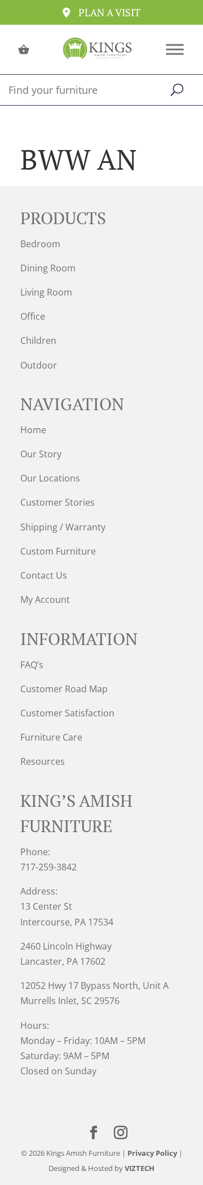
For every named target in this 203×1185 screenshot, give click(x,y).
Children (38, 340)
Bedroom (40, 244)
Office (32, 316)
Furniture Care (51, 737)
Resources (42, 761)
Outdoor (38, 365)
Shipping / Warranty (62, 527)
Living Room (46, 292)
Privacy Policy (152, 1153)
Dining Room (48, 268)
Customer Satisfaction (67, 713)
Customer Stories (57, 502)
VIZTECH (140, 1168)
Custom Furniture (58, 551)
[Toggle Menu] (175, 49)
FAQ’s (31, 665)
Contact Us (43, 575)
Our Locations (50, 478)
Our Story (40, 454)
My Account (45, 599)
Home (33, 430)
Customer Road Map (64, 689)
